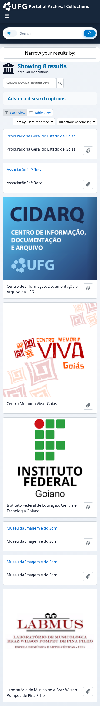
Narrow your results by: (50, 53)
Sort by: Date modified (32, 122)
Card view (17, 113)
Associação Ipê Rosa (24, 169)
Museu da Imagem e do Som (32, 528)
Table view (42, 113)
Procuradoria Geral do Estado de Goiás (41, 136)
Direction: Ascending (75, 122)
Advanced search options (37, 98)
